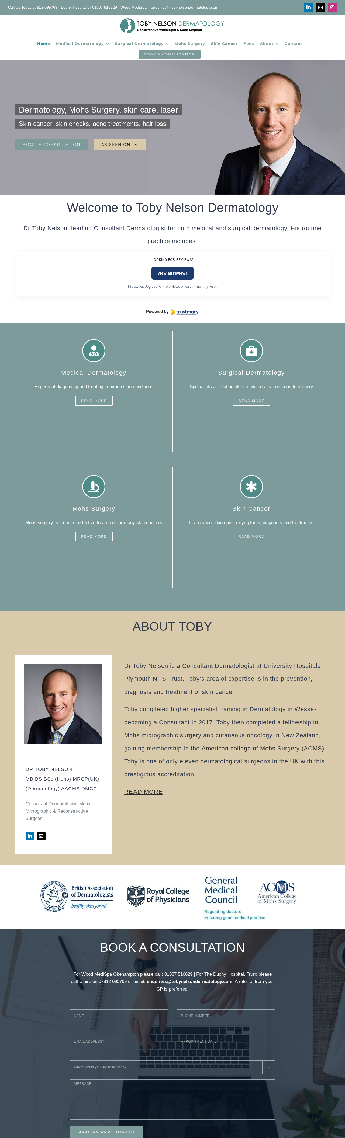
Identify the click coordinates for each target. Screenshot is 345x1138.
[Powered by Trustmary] (172, 312)
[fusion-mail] (41, 836)
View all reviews (172, 273)
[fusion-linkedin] (30, 836)
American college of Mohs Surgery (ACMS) (263, 748)
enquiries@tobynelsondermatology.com (184, 7)
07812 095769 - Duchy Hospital (60, 7)
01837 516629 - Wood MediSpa (119, 7)
